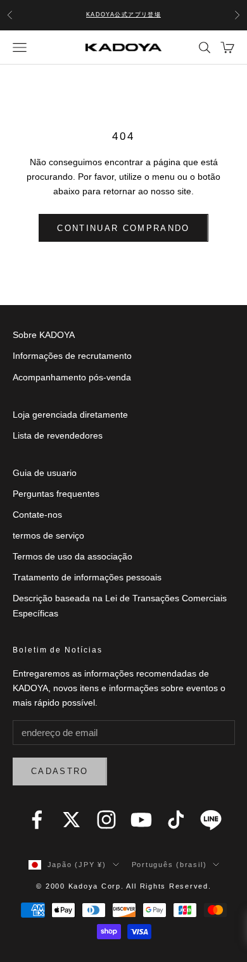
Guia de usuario (45, 473)
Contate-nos (37, 514)
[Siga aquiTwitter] (71, 819)
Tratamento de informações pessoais (87, 577)
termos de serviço (48, 535)
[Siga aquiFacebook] (36, 819)
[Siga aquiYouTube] (141, 819)
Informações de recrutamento (72, 356)
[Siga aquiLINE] (211, 819)
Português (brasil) (169, 864)
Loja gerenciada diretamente (70, 414)
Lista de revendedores (58, 435)
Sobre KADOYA (44, 335)
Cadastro (60, 771)
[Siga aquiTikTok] (176, 819)
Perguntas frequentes (56, 494)
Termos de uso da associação (72, 556)
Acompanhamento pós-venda (72, 377)
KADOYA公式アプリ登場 (124, 14)
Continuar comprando (123, 228)
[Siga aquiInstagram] (106, 819)
